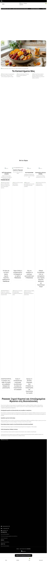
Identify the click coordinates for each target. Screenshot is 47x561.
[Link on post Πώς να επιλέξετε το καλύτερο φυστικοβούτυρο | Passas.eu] (29, 225)
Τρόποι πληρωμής (4, 538)
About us (3, 543)
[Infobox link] (6, 173)
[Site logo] (23, 3)
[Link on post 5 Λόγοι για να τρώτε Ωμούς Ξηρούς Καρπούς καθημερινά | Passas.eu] (6, 225)
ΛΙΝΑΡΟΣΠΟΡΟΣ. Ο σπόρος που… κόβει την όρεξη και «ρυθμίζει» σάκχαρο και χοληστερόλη (6, 383)
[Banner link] (23, 53)
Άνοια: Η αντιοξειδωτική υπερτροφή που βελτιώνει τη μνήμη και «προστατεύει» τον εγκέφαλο (18, 384)
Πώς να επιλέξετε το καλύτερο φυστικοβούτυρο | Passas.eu (29, 274)
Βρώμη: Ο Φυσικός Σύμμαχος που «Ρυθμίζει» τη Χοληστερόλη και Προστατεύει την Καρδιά (29, 386)
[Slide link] (23, 23)
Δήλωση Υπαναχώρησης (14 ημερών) (23, 555)
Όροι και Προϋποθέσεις (5, 534)
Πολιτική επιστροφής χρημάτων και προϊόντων (9, 536)
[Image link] (23, 482)
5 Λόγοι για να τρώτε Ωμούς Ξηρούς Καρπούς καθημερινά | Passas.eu (6, 276)
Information (4, 532)
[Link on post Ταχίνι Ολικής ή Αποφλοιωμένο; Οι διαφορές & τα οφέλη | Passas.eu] (17, 225)
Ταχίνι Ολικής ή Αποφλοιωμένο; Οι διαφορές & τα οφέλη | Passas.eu (17, 274)
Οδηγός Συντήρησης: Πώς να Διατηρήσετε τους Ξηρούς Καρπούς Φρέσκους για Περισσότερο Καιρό (41, 278)
